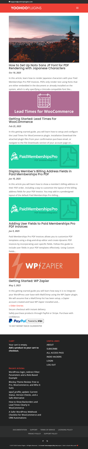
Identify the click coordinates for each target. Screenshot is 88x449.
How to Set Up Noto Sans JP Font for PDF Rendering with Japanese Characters (39, 66)
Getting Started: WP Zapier (29, 281)
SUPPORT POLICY (50, 434)
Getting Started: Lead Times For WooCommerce (32, 120)
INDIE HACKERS (54, 356)
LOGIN (50, 360)
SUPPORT (33, 430)
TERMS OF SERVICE (47, 430)
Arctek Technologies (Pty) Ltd (48, 445)
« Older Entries (16, 305)
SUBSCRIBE (52, 348)
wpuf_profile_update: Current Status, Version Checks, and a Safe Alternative (23, 394)
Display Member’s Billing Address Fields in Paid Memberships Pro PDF (40, 172)
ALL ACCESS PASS (55, 352)
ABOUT (50, 344)
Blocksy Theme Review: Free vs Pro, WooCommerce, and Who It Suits (24, 385)
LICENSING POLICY (65, 430)
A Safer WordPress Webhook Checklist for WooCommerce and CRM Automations (25, 414)
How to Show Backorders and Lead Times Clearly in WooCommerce (23, 404)
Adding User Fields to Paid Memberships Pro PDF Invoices (42, 225)
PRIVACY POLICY (34, 434)
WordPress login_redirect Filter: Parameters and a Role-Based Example (24, 375)
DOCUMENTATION (20, 430)
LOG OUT (51, 364)
